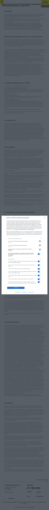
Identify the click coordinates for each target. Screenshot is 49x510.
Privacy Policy (31, 292)
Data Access (24, 292)
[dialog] (24, 255)
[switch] (39, 241)
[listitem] (24, 238)
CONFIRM (16, 287)
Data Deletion (17, 292)
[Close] (45, 218)
